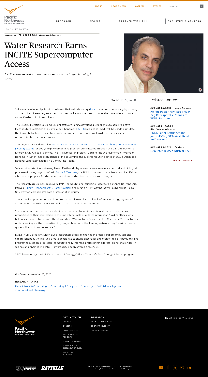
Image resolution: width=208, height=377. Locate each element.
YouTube (161, 367)
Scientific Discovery (101, 322)
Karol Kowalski (62, 188)
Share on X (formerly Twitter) (126, 100)
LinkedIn (189, 367)
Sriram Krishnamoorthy (39, 188)
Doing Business (71, 330)
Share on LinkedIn (131, 100)
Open (200, 90)
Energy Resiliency (100, 326)
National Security (100, 330)
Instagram (182, 367)
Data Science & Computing (31, 286)
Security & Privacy (72, 341)
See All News (181, 160)
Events (157, 6)
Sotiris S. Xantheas (66, 172)
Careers (140, 6)
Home (8, 29)
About (98, 6)
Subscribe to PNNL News (181, 318)
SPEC (81, 129)
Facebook (168, 367)
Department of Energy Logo (25, 368)
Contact (67, 322)
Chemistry (87, 286)
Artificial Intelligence (109, 286)
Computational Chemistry (30, 290)
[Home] (14, 14)
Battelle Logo (52, 368)
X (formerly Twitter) (175, 367)
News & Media (118, 6)
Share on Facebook (122, 100)
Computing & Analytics (64, 286)
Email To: (135, 100)
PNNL (93, 109)
